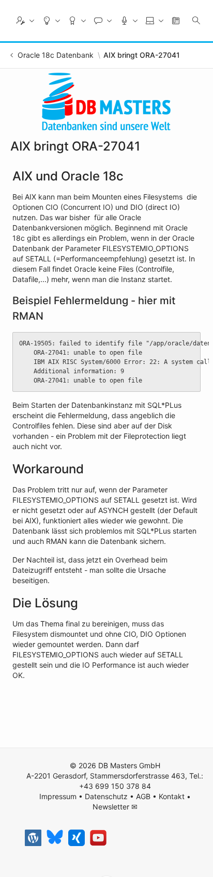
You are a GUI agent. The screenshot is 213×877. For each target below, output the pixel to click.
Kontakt (172, 796)
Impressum (58, 796)
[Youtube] (98, 838)
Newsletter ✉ (115, 806)
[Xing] (76, 838)
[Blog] (33, 838)
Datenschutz (106, 796)
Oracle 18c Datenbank (56, 55)
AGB (143, 796)
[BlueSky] (55, 838)
